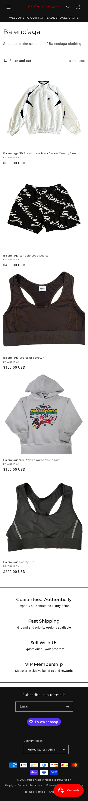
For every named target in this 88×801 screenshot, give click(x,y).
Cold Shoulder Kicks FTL (42, 780)
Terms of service (35, 792)
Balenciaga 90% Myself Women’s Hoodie (31, 459)
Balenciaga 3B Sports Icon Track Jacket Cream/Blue (39, 153)
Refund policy (54, 785)
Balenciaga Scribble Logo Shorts (25, 255)
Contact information (30, 785)
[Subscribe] (68, 707)
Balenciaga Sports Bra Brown (23, 357)
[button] (8, 7)
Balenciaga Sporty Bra (18, 562)
